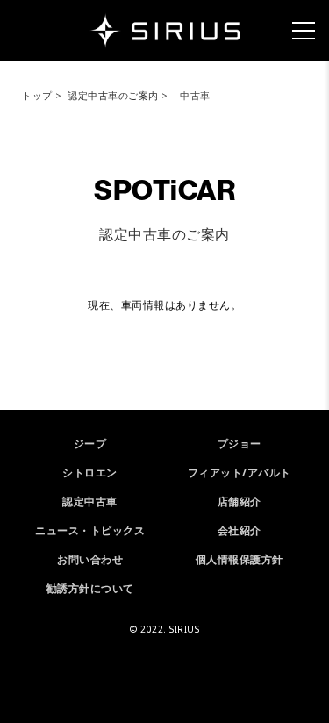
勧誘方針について (90, 588)
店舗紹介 (239, 501)
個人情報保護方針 (239, 559)
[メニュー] (304, 31)
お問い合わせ (90, 559)
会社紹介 (239, 530)
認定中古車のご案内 (113, 95)
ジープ (90, 443)
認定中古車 (90, 501)
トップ (37, 95)
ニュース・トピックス (90, 530)
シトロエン (90, 472)
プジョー (239, 443)
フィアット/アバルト (239, 472)
